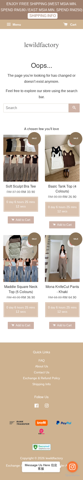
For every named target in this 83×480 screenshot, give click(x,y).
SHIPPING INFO (42, 16)
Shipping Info (41, 384)
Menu (16, 24)
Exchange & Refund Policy (41, 378)
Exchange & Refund (20, 465)
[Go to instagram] (72, 466)
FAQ (42, 360)
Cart (72, 24)
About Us (41, 366)
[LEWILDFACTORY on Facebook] (36, 406)
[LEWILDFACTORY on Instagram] (46, 406)
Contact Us (41, 372)
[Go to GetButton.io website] (72, 475)
